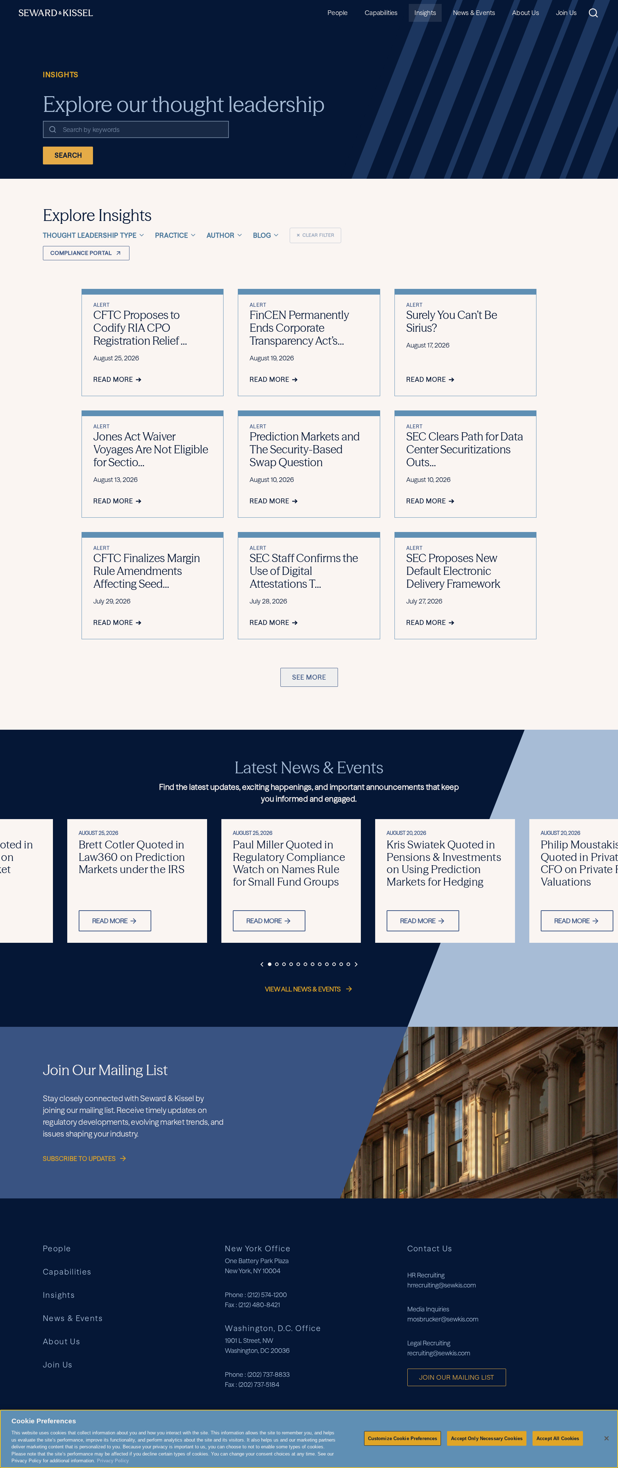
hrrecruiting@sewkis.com (441, 1285)
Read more (110, 921)
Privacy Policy (113, 1460)
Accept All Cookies (557, 1438)
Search (68, 155)
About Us (525, 13)
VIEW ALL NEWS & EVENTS (303, 989)
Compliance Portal (81, 253)
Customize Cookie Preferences (402, 1438)
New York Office (258, 1248)
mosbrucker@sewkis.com (443, 1319)
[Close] (606, 1438)
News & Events (474, 13)
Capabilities (381, 13)
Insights (425, 13)
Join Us (566, 13)
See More (309, 677)
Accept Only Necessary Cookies (487, 1438)
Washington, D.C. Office (273, 1328)
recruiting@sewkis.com (438, 1353)
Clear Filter (315, 235)
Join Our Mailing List (456, 1377)
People (338, 13)
